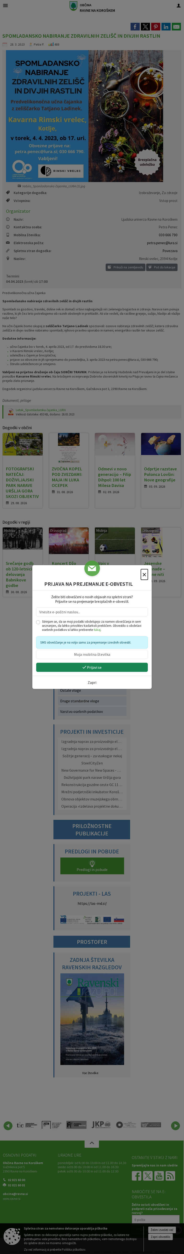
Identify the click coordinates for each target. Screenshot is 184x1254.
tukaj (97, 630)
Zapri (92, 682)
